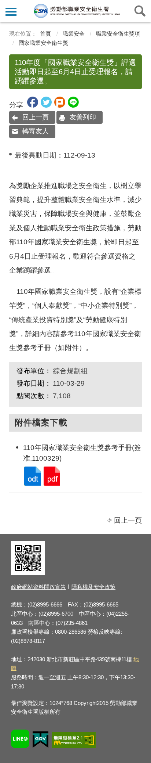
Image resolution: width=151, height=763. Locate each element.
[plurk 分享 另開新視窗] (59, 105)
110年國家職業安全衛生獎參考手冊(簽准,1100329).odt (32, 475)
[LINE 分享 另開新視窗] (73, 105)
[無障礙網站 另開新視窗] (74, 741)
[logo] (76, 11)
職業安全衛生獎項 (118, 33)
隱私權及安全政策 (93, 587)
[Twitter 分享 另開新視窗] (46, 105)
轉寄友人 (35, 131)
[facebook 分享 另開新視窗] (32, 105)
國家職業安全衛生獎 (43, 43)
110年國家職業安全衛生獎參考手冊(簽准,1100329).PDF (51, 475)
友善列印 (83, 117)
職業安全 (74, 33)
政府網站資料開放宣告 (38, 587)
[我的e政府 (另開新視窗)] (40, 740)
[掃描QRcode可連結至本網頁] (28, 573)
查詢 (140, 11)
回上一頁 (35, 117)
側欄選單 (11, 11)
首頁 (45, 33)
